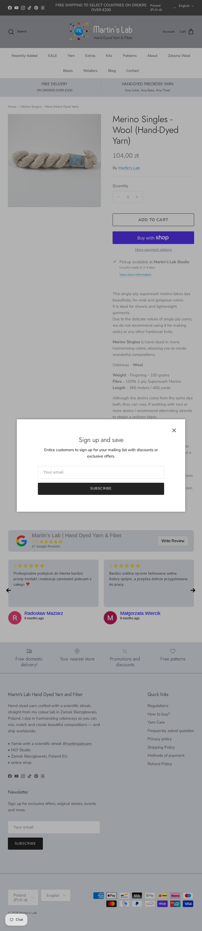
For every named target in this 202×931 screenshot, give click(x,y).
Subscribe (101, 488)
